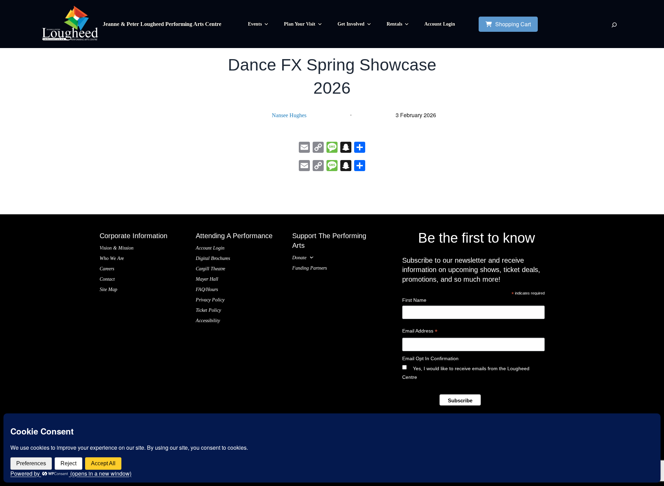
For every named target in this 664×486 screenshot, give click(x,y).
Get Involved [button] (351, 24)
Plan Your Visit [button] (299, 24)
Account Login (439, 24)
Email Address (419, 332)
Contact (107, 279)
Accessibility (208, 320)
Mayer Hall (207, 279)
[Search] (614, 24)
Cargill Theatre (210, 268)
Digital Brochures (213, 258)
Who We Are (112, 258)
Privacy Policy (210, 299)
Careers (107, 268)
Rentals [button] (394, 24)
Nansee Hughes (289, 115)
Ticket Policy (208, 310)
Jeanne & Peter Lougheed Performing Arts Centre (162, 24)
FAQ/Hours (207, 289)
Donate (299, 257)
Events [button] (255, 24)
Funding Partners (309, 268)
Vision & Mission (116, 248)
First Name (414, 300)
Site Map (108, 289)
